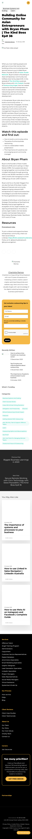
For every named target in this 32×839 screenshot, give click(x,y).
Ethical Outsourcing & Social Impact (13, 412)
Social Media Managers (10, 679)
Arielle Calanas (8, 538)
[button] (28, 3)
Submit (7, 340)
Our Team (5, 725)
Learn (13, 11)
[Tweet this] (9, 252)
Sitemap (19, 826)
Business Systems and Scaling (12, 398)
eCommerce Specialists (10, 660)
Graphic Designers (8, 665)
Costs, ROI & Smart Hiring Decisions (13, 405)
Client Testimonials (9, 716)
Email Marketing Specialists (12, 663)
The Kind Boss (15, 81)
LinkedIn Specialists (9, 671)
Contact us (6, 736)
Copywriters (6, 651)
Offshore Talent (7, 643)
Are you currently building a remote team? (15, 321)
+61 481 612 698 (21, 818)
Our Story (5, 728)
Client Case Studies (9, 713)
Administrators (7, 649)
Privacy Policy (7, 824)
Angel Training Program (10, 646)
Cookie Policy (16, 824)
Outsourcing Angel (10, 85)
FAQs (4, 697)
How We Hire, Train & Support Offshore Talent (14, 423)
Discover (25, 408)
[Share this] (4, 252)
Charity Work (6, 734)
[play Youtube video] (16, 55)
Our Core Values (7, 731)
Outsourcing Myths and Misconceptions (15, 431)
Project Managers (8, 674)
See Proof (5, 434)
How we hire (6, 694)
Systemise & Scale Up (9, 685)
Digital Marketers (8, 657)
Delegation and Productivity (11, 408)
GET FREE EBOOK (16, 779)
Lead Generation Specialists (12, 668)
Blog (3, 700)
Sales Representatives (9, 677)
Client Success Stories (9, 401)
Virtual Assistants (8, 682)
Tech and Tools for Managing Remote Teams (14, 439)
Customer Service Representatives (14, 654)
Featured (5, 415)
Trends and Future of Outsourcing (13, 443)
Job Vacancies (7, 749)
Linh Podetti (19, 83)
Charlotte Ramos (10, 42)
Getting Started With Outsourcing (13, 419)
